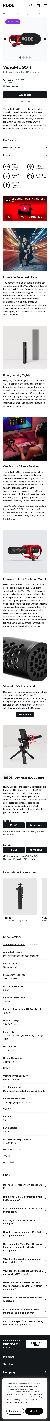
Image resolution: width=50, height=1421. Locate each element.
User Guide (25, 714)
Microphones (8, 14)
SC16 (5, 515)
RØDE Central (10, 787)
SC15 (5, 518)
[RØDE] (8, 5)
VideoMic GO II (36, 14)
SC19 (11, 518)
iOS (15, 825)
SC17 (11, 515)
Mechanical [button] (33, 944)
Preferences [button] (15, 1411)
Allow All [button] (34, 1411)
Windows (37, 849)
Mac (14, 849)
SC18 (17, 515)
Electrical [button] (14, 944)
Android (37, 825)
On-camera (21, 14)
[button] (38, 5)
